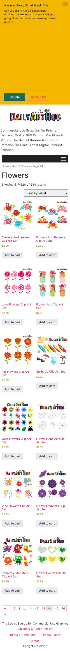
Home (5, 166)
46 (63, 608)
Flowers (25, 166)
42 (36, 608)
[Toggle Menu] (63, 159)
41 (30, 608)
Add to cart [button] (12, 255)
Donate (15, 97)
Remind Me (38, 97)
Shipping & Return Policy (35, 628)
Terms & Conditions (23, 635)
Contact (35, 641)
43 (43, 608)
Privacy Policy (51, 635)
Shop (15, 166)
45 (56, 608)
